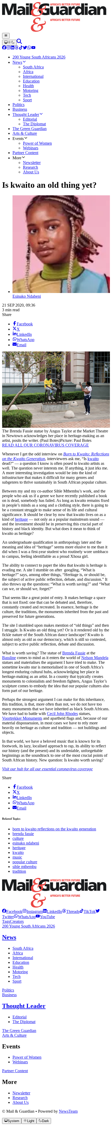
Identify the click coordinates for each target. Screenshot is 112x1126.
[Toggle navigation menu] (6, 36)
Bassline (9, 657)
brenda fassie (23, 833)
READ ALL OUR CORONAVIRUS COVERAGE (45, 445)
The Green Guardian (19, 1030)
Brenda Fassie (73, 653)
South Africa (23, 948)
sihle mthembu (24, 866)
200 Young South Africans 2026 (28, 926)
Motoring (20, 972)
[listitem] (12, 911)
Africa (18, 953)
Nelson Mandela (94, 657)
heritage (21, 519)
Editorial (20, 1017)
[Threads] (17, 48)
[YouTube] (33, 48)
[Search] (19, 42)
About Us (21, 1102)
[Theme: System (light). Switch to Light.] (9, 42)
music (17, 857)
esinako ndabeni (26, 843)
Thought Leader (24, 1005)
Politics (8, 990)
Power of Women (27, 1057)
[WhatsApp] (29, 48)
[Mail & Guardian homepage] (56, 17)
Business (9, 995)
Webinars (20, 1062)
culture (18, 838)
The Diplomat (24, 1021)
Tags (6, 921)
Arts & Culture (14, 1035)
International (23, 957)
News (9, 937)
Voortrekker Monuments (22, 718)
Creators (17, 921)
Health (18, 967)
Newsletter (21, 1093)
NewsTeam (68, 1111)
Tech (17, 976)
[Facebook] (4, 48)
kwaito (93, 458)
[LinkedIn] (12, 48)
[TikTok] (21, 48)
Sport (17, 981)
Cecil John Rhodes (62, 713)
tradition (19, 871)
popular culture (25, 862)
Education (21, 962)
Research (20, 1097)
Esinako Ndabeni (27, 296)
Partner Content (15, 1071)
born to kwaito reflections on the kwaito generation (54, 829)
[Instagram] (8, 48)
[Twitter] (25, 48)
